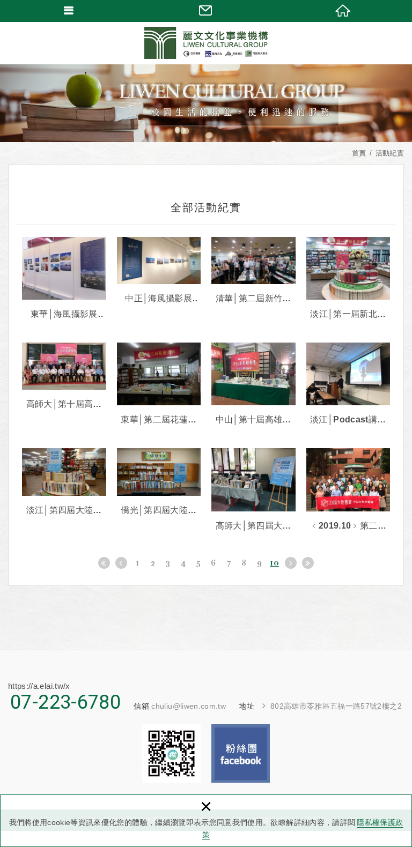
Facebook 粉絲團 (240, 753)
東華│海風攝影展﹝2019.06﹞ (64, 279)
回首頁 (343, 10)
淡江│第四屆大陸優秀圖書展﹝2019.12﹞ (64, 482)
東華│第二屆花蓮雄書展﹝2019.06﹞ (159, 385)
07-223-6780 (65, 702)
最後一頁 (308, 563)
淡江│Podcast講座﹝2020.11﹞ (348, 385)
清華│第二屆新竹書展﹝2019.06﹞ (253, 271)
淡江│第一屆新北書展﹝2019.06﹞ (348, 279)
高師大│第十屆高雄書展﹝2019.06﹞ (64, 377)
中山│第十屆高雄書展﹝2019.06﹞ (253, 385)
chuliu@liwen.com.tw (188, 706)
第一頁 (104, 563)
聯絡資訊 (206, 10)
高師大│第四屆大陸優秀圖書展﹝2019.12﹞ (253, 490)
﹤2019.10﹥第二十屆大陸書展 (348, 490)
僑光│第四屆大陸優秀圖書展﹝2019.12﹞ (159, 482)
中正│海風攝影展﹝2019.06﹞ (159, 271)
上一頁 (121, 563)
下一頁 (291, 563)
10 (274, 563)
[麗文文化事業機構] (206, 43)
